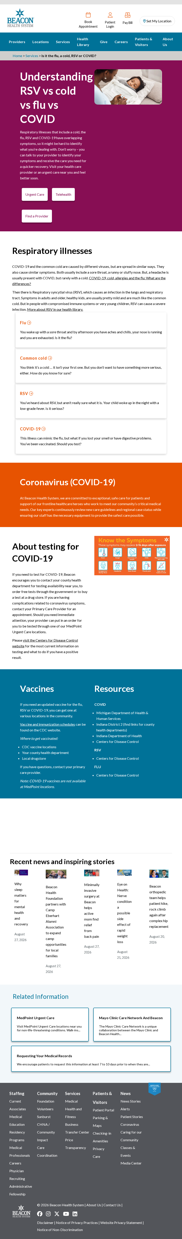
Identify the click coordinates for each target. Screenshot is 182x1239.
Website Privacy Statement (121, 1222)
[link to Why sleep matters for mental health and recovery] (21, 874)
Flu (23, 322)
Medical (71, 1101)
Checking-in (102, 1133)
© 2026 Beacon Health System (60, 1205)
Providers (17, 42)
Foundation (45, 1101)
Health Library (83, 42)
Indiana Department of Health (119, 736)
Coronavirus (130, 1124)
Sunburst (44, 1116)
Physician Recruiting (17, 1175)
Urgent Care (34, 194)
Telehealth (63, 194)
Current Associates (17, 1105)
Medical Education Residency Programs (17, 1128)
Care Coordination (47, 1151)
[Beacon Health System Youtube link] (66, 1213)
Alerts (125, 1109)
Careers (121, 42)
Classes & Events (128, 1151)
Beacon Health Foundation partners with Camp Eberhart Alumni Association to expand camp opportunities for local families (56, 921)
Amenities (100, 1141)
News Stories (131, 1101)
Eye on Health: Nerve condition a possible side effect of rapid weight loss (124, 913)
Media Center (131, 1163)
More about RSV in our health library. (55, 309)
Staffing (16, 1093)
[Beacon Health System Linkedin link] (75, 1213)
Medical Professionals (19, 1151)
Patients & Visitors (143, 42)
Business (71, 1124)
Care (96, 1156)
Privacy (98, 1149)
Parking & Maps (100, 1122)
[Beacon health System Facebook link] (39, 1213)
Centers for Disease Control (117, 741)
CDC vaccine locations (39, 747)
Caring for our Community (131, 1136)
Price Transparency (75, 1144)
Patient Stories (132, 1116)
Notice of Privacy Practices (77, 1222)
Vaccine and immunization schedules (47, 724)
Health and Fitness (73, 1113)
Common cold (34, 358)
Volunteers (45, 1109)
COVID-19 (31, 428)
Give (103, 42)
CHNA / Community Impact (46, 1132)
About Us (168, 42)
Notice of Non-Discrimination (60, 1229)
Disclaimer (45, 1222)
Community (47, 1093)
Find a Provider (36, 216)
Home (17, 56)
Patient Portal (103, 1110)
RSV (24, 393)
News (126, 1093)
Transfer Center (77, 1132)
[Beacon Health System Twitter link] (56, 1213)
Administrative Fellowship (20, 1190)
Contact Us (112, 1205)
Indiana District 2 (109, 724)
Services (63, 42)
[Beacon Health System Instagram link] (48, 1213)
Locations (40, 42)
